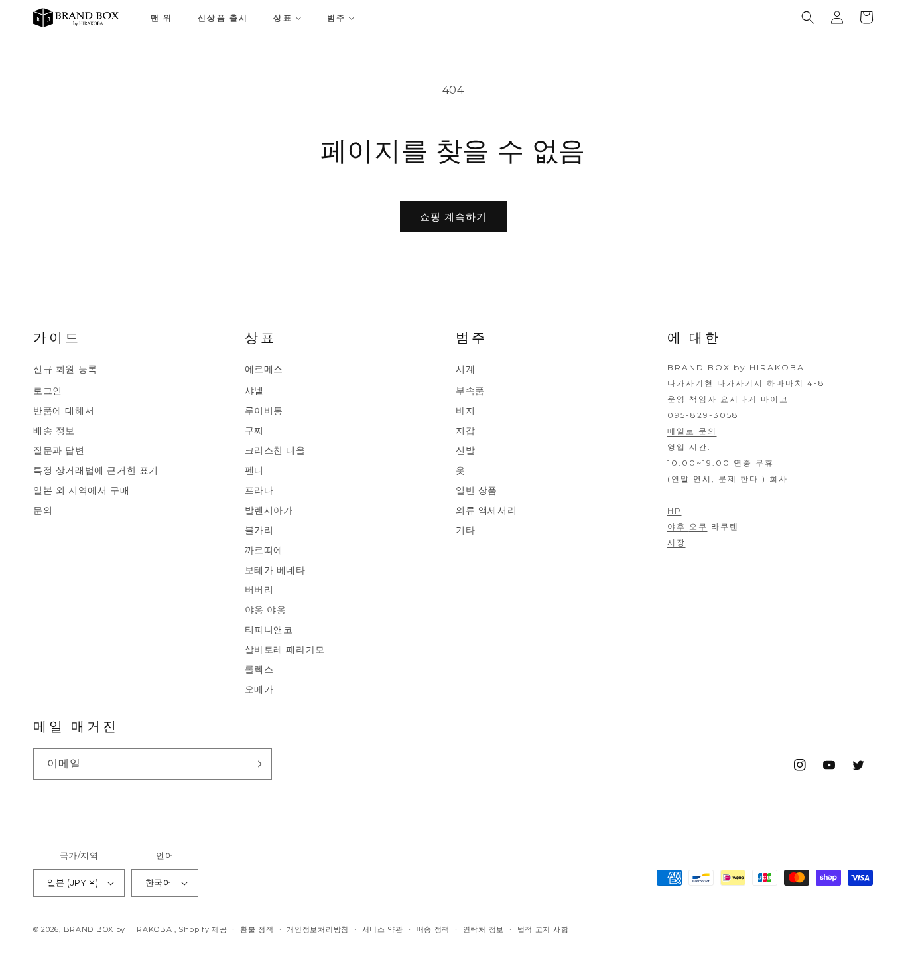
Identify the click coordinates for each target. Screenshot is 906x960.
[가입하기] (256, 764)
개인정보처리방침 (318, 928)
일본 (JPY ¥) (72, 882)
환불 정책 (257, 928)
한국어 (158, 882)
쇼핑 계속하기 (453, 216)
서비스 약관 (382, 928)
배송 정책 (433, 928)
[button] (807, 17)
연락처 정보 (483, 928)
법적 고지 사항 (543, 928)
